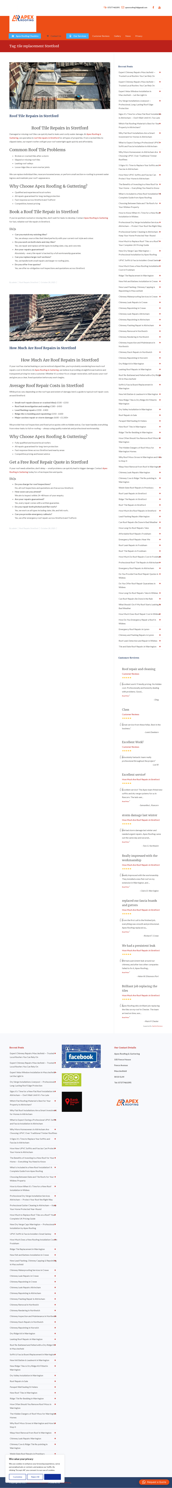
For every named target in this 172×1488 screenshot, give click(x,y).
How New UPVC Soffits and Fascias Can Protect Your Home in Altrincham (137, 176)
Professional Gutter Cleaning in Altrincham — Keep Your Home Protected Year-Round (139, 233)
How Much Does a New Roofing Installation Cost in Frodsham (139, 268)
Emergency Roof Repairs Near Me (134, 539)
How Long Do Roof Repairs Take (134, 528)
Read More (125, 696)
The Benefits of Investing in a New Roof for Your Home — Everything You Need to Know (139, 186)
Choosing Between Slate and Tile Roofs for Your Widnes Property (138, 205)
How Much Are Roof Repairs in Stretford (42, 348)
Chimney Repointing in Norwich (133, 358)
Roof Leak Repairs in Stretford (132, 493)
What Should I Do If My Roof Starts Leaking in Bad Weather (140, 606)
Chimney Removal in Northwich (133, 331)
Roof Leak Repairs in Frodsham (133, 545)
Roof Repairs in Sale (128, 415)
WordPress (65, 1482)
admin (14, 282)
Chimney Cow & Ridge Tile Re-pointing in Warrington (137, 480)
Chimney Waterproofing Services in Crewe (138, 296)
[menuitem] (25, 36)
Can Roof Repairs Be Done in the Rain (136, 598)
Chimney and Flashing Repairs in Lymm (136, 635)
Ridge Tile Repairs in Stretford (132, 499)
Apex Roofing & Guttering (96, 218)
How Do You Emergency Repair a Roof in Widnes (137, 621)
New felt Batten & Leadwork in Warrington (138, 394)
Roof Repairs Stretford (28, 282)
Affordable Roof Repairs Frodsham (135, 533)
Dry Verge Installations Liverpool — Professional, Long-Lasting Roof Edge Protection (136, 104)
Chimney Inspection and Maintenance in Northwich (137, 344)
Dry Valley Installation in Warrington (135, 409)
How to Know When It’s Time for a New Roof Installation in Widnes (139, 214)
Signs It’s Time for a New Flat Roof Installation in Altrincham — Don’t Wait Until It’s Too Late (140, 116)
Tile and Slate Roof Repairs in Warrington (137, 646)
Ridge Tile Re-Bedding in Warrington (136, 432)
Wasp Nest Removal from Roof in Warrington (139, 466)
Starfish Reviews (157, 1026)
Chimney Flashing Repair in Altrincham (136, 325)
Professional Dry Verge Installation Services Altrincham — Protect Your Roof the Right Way (140, 224)
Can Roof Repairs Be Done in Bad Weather (138, 522)
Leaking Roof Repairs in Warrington (135, 369)
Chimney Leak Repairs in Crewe (133, 302)
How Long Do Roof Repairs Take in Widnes (138, 593)
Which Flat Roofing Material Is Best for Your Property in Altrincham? (139, 125)
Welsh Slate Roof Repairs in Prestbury (136, 487)
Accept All (52, 1477)
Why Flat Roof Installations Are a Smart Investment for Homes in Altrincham (137, 135)
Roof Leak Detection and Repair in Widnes (138, 640)
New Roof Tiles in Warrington (132, 426)
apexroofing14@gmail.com (136, 7)
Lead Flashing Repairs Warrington (134, 516)
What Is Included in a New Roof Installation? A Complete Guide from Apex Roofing (140, 195)
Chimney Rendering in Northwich (134, 336)
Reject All (35, 1477)
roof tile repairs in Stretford (46, 138)
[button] (154, 1482)
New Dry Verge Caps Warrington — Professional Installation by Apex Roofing (138, 252)
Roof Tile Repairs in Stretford (33, 116)
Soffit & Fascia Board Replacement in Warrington (136, 386)
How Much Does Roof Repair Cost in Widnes (139, 614)
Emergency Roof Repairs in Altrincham (136, 568)
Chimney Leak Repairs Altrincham (134, 313)
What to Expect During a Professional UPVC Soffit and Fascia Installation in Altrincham (139, 144)
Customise (17, 1477)
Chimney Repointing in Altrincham (134, 319)
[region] (34, 1469)
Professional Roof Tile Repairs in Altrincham (139, 562)
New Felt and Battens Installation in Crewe (138, 281)
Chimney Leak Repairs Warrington (134, 472)
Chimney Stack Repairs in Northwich (135, 352)
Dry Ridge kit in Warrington (131, 363)
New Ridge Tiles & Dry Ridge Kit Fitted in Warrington (138, 402)
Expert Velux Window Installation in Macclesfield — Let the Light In (135, 93)
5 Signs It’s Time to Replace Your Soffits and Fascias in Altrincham (139, 167)
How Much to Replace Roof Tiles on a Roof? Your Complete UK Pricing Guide (139, 243)
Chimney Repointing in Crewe (132, 308)
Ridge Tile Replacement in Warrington (136, 275)
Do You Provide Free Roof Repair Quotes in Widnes (138, 576)
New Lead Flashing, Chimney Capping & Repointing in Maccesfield (137, 289)
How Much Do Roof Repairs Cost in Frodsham (140, 556)
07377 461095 (113, 7)
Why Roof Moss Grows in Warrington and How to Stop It (140, 459)
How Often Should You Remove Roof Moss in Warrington (139, 440)
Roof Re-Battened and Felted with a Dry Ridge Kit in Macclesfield (140, 377)
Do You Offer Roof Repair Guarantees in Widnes (137, 585)
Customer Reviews (130, 673)
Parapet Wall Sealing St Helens (133, 421)
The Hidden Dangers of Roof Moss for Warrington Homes (136, 449)
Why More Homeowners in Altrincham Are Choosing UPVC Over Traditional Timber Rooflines (138, 156)
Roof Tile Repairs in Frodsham (132, 551)
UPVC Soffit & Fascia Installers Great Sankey (139, 260)
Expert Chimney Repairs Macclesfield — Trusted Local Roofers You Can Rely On (137, 74)
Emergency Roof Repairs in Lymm (134, 629)
